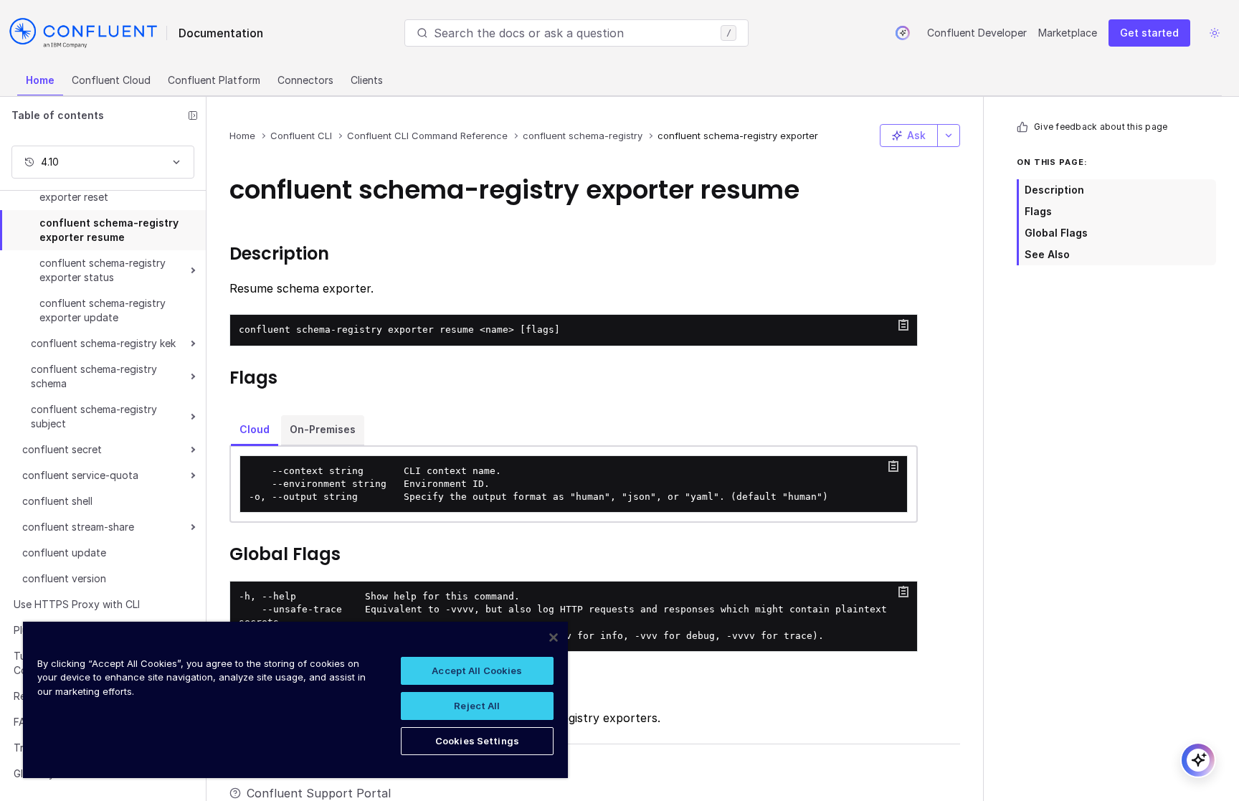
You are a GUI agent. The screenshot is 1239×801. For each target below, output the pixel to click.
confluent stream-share (78, 527)
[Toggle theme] (1215, 33)
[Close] (553, 637)
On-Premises (323, 429)
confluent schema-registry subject (94, 416)
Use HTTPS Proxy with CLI (77, 604)
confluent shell (57, 501)
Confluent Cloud (111, 80)
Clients (367, 80)
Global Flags (1056, 233)
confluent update (64, 552)
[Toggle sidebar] (193, 115)
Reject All (477, 705)
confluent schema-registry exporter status (102, 270)
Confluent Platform (214, 80)
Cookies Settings (477, 741)
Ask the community (300, 770)
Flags (1038, 211)
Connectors (305, 80)
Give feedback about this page (1100, 126)
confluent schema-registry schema (94, 376)
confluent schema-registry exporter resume (109, 230)
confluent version (64, 578)
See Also (1047, 254)
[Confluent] (83, 32)
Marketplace (1067, 33)
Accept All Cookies (477, 670)
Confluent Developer (977, 33)
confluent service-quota (80, 475)
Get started (1149, 33)
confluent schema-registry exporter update (102, 310)
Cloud (254, 429)
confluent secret (62, 449)
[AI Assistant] (903, 33)
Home (40, 80)
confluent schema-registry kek (103, 343)
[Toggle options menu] (948, 135)
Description (1054, 190)
